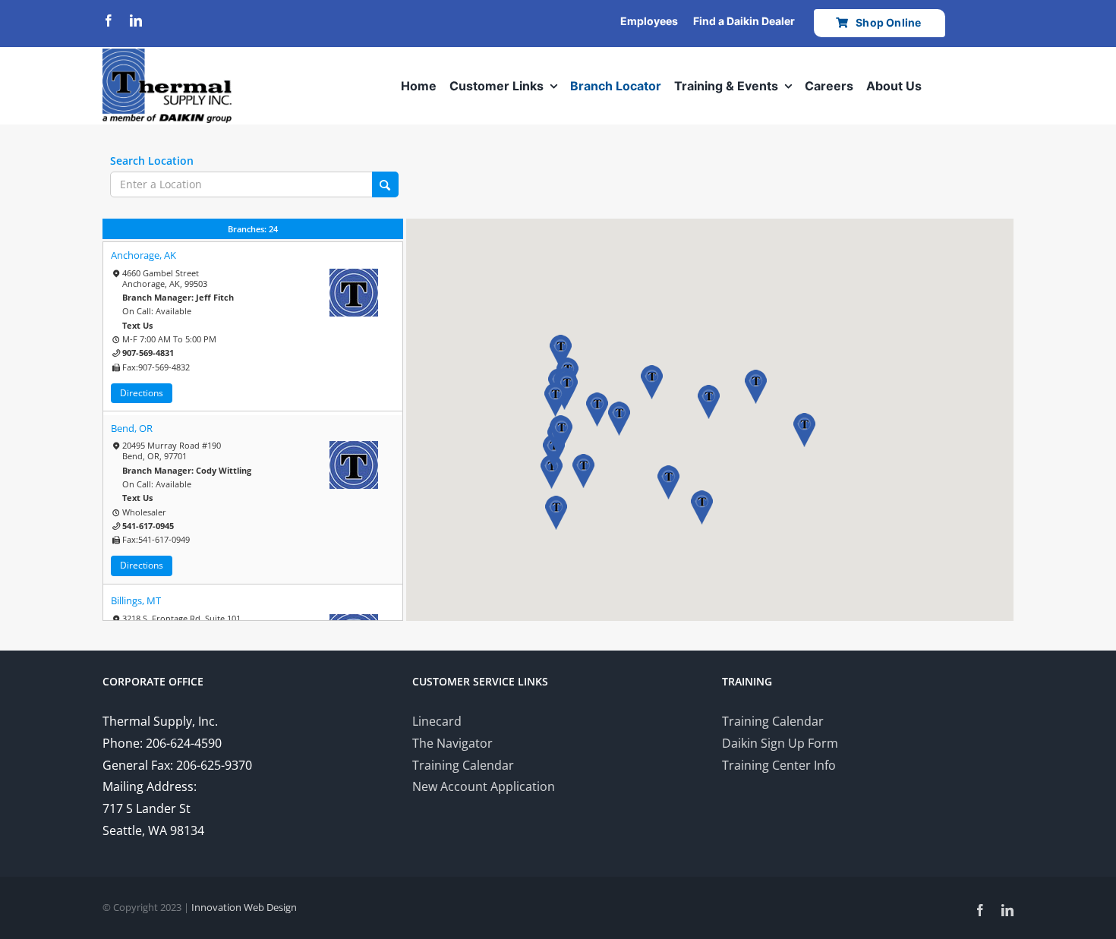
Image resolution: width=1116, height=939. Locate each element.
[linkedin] (136, 20)
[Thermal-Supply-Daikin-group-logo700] (167, 54)
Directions (141, 392)
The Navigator (452, 743)
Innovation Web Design (244, 907)
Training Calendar (463, 765)
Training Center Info (779, 765)
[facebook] (108, 20)
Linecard (437, 721)
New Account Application (483, 786)
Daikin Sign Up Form (780, 743)
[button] (583, 471)
